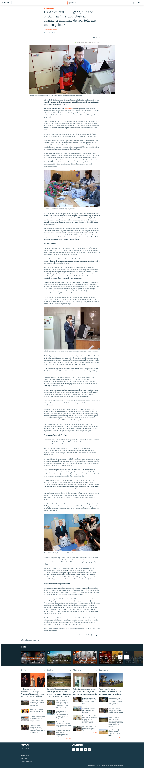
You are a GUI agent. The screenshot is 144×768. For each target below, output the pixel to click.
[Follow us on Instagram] (81, 749)
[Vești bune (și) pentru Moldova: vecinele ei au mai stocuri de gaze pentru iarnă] (111, 680)
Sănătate (77, 670)
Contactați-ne (24, 752)
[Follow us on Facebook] (73, 749)
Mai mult (68, 738)
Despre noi (24, 758)
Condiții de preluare (26, 761)
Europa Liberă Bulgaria (50, 29)
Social (23, 670)
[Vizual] (138, 3)
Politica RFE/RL (25, 749)
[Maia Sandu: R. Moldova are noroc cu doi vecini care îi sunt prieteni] (25, 711)
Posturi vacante (25, 755)
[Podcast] (133, 3)
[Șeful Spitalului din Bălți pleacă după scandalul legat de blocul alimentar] (77, 728)
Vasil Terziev (69, 109)
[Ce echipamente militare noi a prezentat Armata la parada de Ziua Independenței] (25, 702)
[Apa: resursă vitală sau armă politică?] (59, 657)
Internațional (49, 8)
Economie (103, 670)
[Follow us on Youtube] (77, 749)
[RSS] (85, 749)
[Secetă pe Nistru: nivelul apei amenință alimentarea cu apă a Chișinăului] (51, 732)
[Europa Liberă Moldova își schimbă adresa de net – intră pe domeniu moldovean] (25, 718)
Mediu (50, 670)
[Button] (96, 37)
